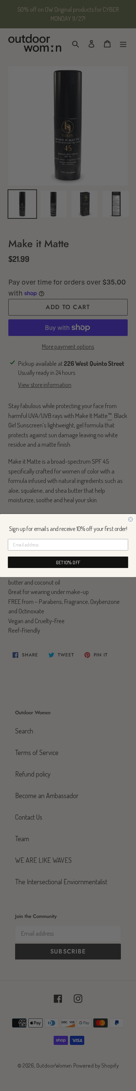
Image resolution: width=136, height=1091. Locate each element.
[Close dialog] (131, 519)
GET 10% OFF (68, 562)
